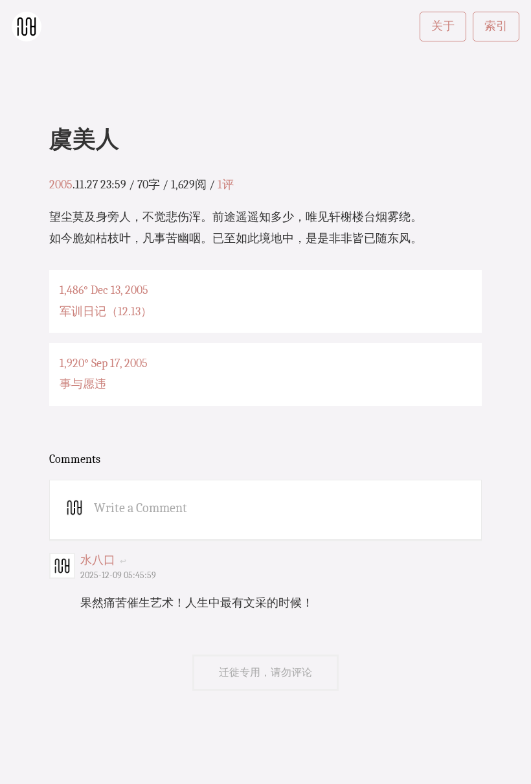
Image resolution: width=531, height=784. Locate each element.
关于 (443, 26)
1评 (226, 185)
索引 (496, 26)
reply (134, 561)
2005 (61, 185)
